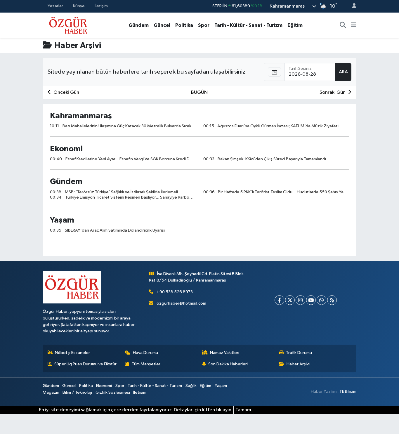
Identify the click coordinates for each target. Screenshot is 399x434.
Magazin (51, 392)
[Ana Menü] (353, 25)
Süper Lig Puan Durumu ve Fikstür (85, 364)
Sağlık (191, 385)
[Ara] (342, 25)
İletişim (101, 6)
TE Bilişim (347, 391)
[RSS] (332, 300)
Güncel (162, 25)
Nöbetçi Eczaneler (72, 352)
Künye (79, 6)
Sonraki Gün (333, 92)
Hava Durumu (145, 352)
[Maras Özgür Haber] (68, 25)
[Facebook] (279, 300)
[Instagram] (300, 300)
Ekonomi (104, 385)
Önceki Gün (66, 92)
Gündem (139, 25)
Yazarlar (55, 6)
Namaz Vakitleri (224, 352)
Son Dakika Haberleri (228, 364)
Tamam (243, 409)
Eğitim (295, 25)
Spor (203, 25)
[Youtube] (311, 300)
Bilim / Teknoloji (77, 392)
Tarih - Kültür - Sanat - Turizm (248, 25)
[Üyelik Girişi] (351, 6)
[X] (290, 300)
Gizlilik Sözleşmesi (113, 392)
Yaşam (221, 385)
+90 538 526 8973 (175, 292)
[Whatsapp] (321, 300)
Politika (184, 25)
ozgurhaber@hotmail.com (181, 303)
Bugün (199, 92)
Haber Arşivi (298, 364)
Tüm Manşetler (146, 364)
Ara (343, 72)
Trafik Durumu (299, 352)
